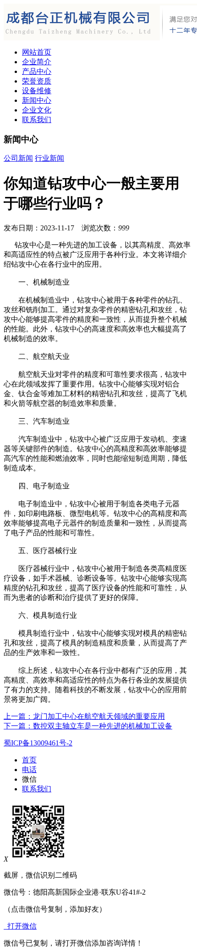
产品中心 (36, 71)
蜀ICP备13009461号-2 (38, 743)
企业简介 (36, 62)
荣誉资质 (36, 81)
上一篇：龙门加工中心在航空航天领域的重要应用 (84, 716)
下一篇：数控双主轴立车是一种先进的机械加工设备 (88, 726)
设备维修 (36, 91)
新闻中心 (36, 100)
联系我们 (36, 119)
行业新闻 (49, 158)
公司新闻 (18, 158)
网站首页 (36, 52)
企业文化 (36, 110)
